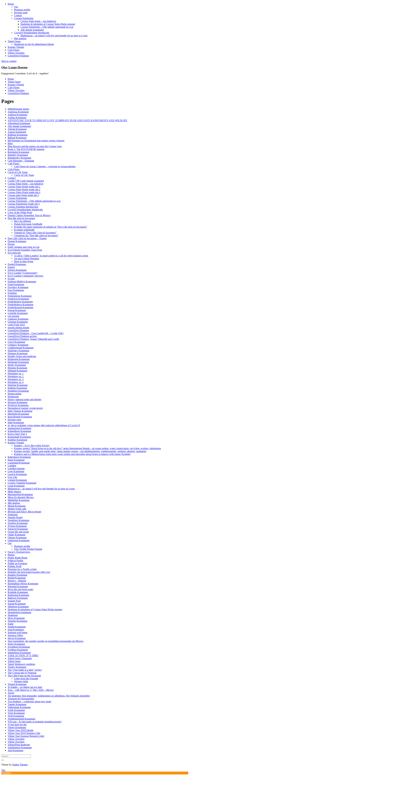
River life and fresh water (20, 589)
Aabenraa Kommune (18, 111)
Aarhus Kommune (17, 117)
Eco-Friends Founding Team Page (25, 250)
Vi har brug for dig (17, 724)
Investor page (21, 12)
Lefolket (12, 465)
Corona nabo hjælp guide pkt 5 (23, 195)
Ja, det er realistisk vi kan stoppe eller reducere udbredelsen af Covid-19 (44, 425)
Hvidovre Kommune (18, 405)
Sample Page (14, 600)
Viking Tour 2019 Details (20, 730)
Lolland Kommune (17, 480)
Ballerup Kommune (18, 134)
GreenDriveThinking (18, 55)
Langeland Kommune (19, 462)
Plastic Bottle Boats (17, 557)
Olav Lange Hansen (14, 67)
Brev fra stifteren (22, 221)
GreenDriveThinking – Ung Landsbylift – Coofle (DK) (36, 333)
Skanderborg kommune (19, 612)
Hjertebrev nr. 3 (15, 379)
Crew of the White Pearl (20, 212)
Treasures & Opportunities (21, 698)
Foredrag (12, 293)
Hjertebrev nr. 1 (15, 373)
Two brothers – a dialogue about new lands (29, 701)
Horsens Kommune (17, 402)
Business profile (22, 9)
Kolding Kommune (17, 439)
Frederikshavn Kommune (20, 304)
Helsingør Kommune (18, 362)
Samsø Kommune (17, 603)
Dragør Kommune (17, 241)
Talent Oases (14, 41)
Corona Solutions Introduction (23, 206)
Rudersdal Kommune (18, 595)
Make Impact (14, 491)
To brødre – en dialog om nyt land (25, 687)
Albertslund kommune (19, 123)
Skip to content (8, 61)
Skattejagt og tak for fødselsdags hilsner (34, 44)
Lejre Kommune (16, 471)
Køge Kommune (16, 460)
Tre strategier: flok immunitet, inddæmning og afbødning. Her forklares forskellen (49, 695)
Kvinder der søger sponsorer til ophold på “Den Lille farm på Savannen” (50, 226)
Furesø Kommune (17, 310)
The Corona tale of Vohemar (22, 672)
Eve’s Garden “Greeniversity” (23, 273)
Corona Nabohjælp (23, 18)
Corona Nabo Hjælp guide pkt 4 (24, 192)
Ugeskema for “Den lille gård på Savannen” (36, 235)
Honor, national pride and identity (25, 399)
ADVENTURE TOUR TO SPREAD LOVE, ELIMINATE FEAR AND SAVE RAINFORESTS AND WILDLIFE (67, 120)
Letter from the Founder (26, 678)
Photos (11, 554)
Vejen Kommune (16, 713)
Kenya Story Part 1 (17, 434)
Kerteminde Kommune (19, 436)
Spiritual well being (17, 632)
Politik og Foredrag (17, 563)
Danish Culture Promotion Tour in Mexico (29, 215)
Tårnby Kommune (17, 667)
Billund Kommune (17, 137)
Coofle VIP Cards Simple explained (26, 180)
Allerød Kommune (17, 129)
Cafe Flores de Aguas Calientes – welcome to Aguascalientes (45, 166)
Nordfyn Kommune (18, 523)
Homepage (13, 396)
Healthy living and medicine (22, 356)
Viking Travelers (16, 52)
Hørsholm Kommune (18, 413)
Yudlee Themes (20, 764)
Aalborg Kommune (17, 114)
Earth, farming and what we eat (23, 247)
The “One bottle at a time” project (25, 670)
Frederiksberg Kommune (20, 301)
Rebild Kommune (17, 577)
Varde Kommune (16, 710)
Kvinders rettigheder (24, 229)
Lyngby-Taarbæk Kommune (22, 483)
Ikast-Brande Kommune (20, 416)
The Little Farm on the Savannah (24, 675)
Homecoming (14, 393)
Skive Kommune (16, 618)
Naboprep (13, 514)
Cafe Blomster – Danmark (21, 160)
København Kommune (19, 457)
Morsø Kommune (17, 506)
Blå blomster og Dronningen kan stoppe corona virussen (36, 140)
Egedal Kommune (17, 264)
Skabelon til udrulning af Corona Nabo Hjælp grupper (47, 24)
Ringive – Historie (17, 580)
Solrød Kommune (17, 626)
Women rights (21, 681)
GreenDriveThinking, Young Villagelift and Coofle (33, 339)
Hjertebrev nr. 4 (15, 382)
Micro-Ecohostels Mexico (21, 497)
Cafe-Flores (13, 50)
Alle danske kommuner (32, 29)
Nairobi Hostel (15, 517)
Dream (11, 244)
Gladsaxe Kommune (18, 319)
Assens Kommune (17, 132)
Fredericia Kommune (18, 298)
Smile (10, 623)
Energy (11, 267)
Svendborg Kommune (19, 646)
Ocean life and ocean (18, 531)
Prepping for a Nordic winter (22, 569)
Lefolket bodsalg (16, 468)
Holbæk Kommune (17, 388)
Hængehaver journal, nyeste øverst (25, 408)
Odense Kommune (17, 537)
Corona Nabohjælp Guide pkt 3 (24, 203)
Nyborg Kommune (17, 526)
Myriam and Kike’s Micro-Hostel (24, 511)
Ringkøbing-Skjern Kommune (23, 583)
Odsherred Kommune (19, 540)
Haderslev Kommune (18, 350)
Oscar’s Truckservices (19, 552)
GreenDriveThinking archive (22, 336)
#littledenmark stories (18, 109)
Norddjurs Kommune (18, 520)
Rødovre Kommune (18, 598)
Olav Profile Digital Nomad (28, 549)
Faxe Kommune (16, 290)
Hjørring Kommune (18, 385)
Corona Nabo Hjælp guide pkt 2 (24, 189)
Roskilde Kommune (18, 592)
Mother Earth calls (17, 508)
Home (11, 4)
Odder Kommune (16, 534)
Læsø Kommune (16, 485)
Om (16, 6)
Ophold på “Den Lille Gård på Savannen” (35, 232)
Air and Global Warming (26, 258)
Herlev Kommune (17, 365)
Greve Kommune (16, 342)
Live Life (12, 477)
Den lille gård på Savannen (21, 218)
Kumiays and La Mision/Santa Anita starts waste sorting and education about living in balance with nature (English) (72, 454)
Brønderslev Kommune (19, 157)
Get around (13, 316)
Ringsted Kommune (18, 586)
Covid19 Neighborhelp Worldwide (31, 32)
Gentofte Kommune (18, 313)
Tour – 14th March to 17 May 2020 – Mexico (31, 690)
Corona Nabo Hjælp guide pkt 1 (24, 186)
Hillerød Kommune (17, 370)
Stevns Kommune (17, 638)
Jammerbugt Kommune (19, 428)
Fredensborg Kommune (20, 296)
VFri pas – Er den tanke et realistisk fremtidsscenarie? (35, 721)
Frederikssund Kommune (20, 307)
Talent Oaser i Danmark (20, 658)
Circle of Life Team (24, 175)
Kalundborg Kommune (19, 431)
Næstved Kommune (18, 529)
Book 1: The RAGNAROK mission (26, 149)
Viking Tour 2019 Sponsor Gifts (24, 733)
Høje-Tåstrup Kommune (20, 411)
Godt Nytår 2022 (16, 324)
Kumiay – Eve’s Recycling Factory (32, 445)
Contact (18, 15)
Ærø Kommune (15, 750)
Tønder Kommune (17, 704)
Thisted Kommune (17, 684)
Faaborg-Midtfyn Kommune (22, 281)
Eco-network (14, 252)
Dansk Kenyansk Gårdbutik (28, 224)
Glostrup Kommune (18, 321)
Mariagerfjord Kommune (20, 494)
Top (3, 770)
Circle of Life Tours (18, 172)
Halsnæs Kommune (18, 353)
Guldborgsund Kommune (21, 347)
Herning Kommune (17, 367)
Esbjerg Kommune (17, 270)
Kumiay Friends (16, 47)
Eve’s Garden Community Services (25, 275)
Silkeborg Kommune (18, 606)
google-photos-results (18, 327)
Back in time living (23, 261)
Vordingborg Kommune (20, 747)
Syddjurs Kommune (18, 649)
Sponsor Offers (15, 635)
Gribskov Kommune (18, 344)
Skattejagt (13, 615)
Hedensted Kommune (19, 359)
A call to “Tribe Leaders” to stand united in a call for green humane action (51, 255)
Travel (11, 693)
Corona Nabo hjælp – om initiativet (38, 21)
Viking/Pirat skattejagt (19, 744)
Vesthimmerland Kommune (21, 718)
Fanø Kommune (16, 284)
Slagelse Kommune (17, 621)
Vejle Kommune (16, 716)
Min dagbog (20, 38)
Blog (10, 143)
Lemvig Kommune (17, 474)
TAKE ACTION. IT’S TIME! (23, 655)
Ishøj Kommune (16, 422)
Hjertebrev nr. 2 (15, 376)
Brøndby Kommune (18, 155)
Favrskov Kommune (18, 287)
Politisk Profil (14, 566)
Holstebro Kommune (18, 390)
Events (11, 278)
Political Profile (15, 560)
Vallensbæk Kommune (19, 707)
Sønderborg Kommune (19, 652)
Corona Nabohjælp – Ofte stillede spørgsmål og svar (46, 27)
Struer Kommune (16, 644)
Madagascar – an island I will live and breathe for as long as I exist (53, 35)
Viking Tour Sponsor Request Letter (26, 736)
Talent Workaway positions (21, 664)
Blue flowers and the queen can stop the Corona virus (35, 146)
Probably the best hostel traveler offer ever (29, 572)
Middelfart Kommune (19, 500)
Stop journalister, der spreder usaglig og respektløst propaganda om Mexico (45, 641)
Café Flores (13, 163)
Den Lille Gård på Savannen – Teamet (27, 238)
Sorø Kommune (16, 629)
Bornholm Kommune (18, 152)
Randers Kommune (17, 575)
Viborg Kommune (17, 727)
